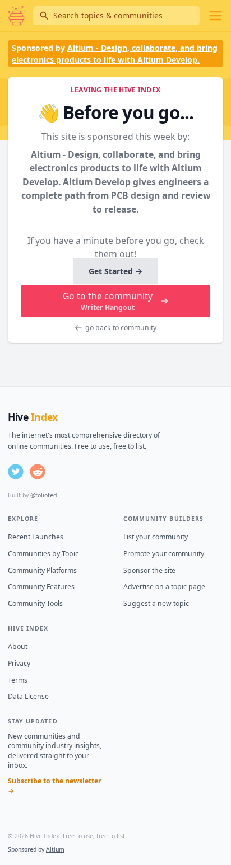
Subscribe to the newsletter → (54, 786)
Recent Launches (35, 537)
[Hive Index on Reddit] (37, 471)
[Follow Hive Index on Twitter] (16, 471)
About (17, 646)
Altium (55, 849)
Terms (17, 680)
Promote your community (163, 553)
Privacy (19, 663)
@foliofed (43, 495)
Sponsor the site (149, 570)
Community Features (41, 586)
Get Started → (115, 271)
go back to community (120, 327)
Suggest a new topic (156, 603)
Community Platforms (42, 570)
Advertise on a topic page (164, 586)
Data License (28, 696)
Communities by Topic (43, 553)
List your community (155, 537)
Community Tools (35, 603)
